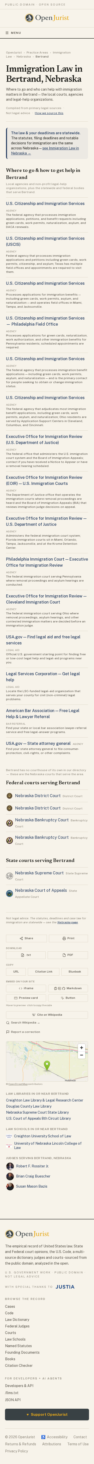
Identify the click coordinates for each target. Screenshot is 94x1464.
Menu (16, 33)
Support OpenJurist (47, 1414)
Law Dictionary (17, 1320)
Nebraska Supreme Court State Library (37, 1112)
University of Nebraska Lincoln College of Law (48, 1145)
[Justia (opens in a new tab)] (65, 1287)
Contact (80, 1437)
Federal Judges (17, 1326)
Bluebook (75, 971)
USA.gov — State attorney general (38, 743)
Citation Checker (19, 1366)
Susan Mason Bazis (31, 1186)
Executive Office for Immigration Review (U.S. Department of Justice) (44, 439)
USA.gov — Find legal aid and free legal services (43, 640)
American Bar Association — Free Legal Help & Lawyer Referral (42, 713)
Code (9, 1313)
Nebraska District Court (38, 795)
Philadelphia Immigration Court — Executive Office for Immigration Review (47, 562)
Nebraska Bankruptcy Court (42, 820)
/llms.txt (12, 1393)
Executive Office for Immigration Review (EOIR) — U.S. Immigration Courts (44, 480)
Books (10, 1359)
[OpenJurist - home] (47, 17)
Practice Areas (37, 52)
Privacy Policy (16, 1451)
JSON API (13, 1400)
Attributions (51, 1444)
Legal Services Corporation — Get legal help (43, 676)
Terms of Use (78, 1444)
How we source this (49, 113)
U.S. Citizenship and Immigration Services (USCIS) (45, 241)
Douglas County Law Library (28, 1106)
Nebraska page (67, 922)
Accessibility (54, 1437)
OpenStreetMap (18, 1083)
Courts (10, 1333)
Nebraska (24, 56)
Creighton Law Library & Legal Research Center (44, 1100)
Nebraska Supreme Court (39, 873)
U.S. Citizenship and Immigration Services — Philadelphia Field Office (45, 321)
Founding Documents (22, 1352)
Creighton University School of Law (42, 1136)
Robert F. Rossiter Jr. (32, 1166)
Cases (10, 1306)
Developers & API (19, 1386)
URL (16, 971)
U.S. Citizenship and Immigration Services (45, 203)
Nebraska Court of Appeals (41, 890)
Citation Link (43, 971)
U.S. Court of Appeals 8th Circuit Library (38, 1118)
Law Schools (15, 1339)
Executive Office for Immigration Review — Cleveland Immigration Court (46, 599)
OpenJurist (14, 52)
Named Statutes (18, 1346)
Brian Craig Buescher (33, 1176)
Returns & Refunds (20, 1444)
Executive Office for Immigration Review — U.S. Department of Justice (46, 521)
